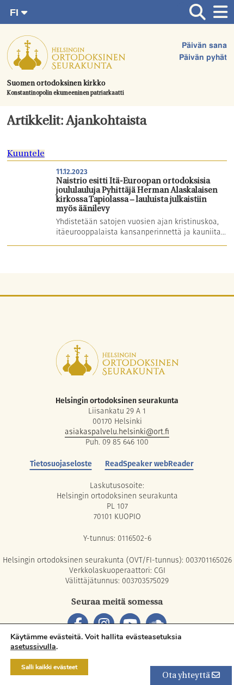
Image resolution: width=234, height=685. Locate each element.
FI (15, 12)
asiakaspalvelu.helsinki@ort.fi (117, 431)
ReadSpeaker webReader (149, 463)
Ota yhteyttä (187, 676)
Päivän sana (204, 45)
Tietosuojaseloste (61, 463)
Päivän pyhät (203, 57)
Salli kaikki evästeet (49, 667)
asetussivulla (33, 647)
